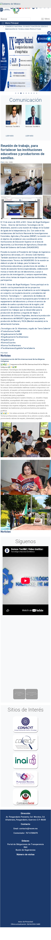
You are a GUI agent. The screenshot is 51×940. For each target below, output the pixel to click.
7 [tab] (31, 93)
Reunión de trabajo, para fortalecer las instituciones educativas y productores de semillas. (22, 152)
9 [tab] (36, 93)
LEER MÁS (10, 136)
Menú (47, 19)
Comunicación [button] (25, 100)
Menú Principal (11, 23)
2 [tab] (18, 93)
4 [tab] (23, 93)
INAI (25, 847)
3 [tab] (21, 93)
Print (2, 162)
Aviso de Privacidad (25, 922)
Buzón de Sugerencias (25, 850)
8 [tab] (34, 93)
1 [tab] (15, 93)
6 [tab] (28, 93)
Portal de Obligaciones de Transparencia (25, 844)
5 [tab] (26, 93)
